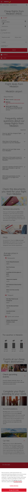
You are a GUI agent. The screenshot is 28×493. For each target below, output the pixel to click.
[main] (14, 480)
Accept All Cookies (14, 490)
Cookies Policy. (18, 481)
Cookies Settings (14, 485)
